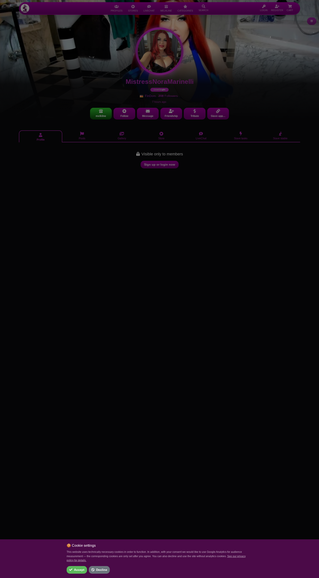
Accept (79, 569)
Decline (101, 569)
